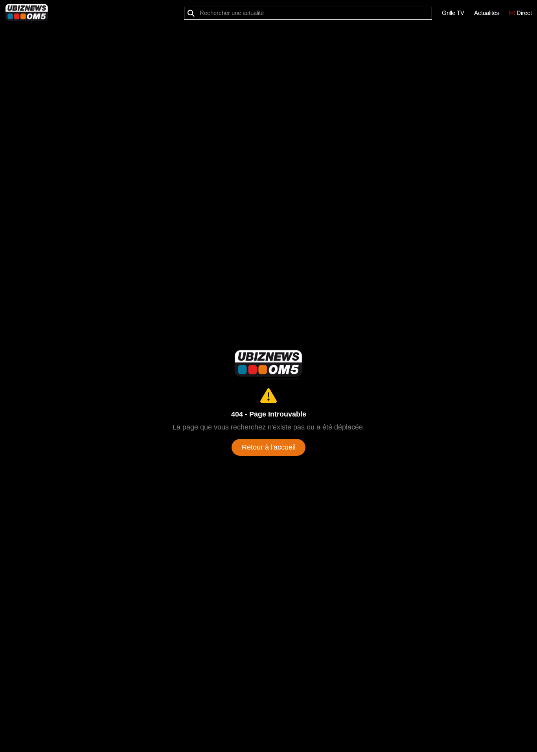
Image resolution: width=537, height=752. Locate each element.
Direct (524, 12)
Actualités (486, 12)
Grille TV (453, 12)
